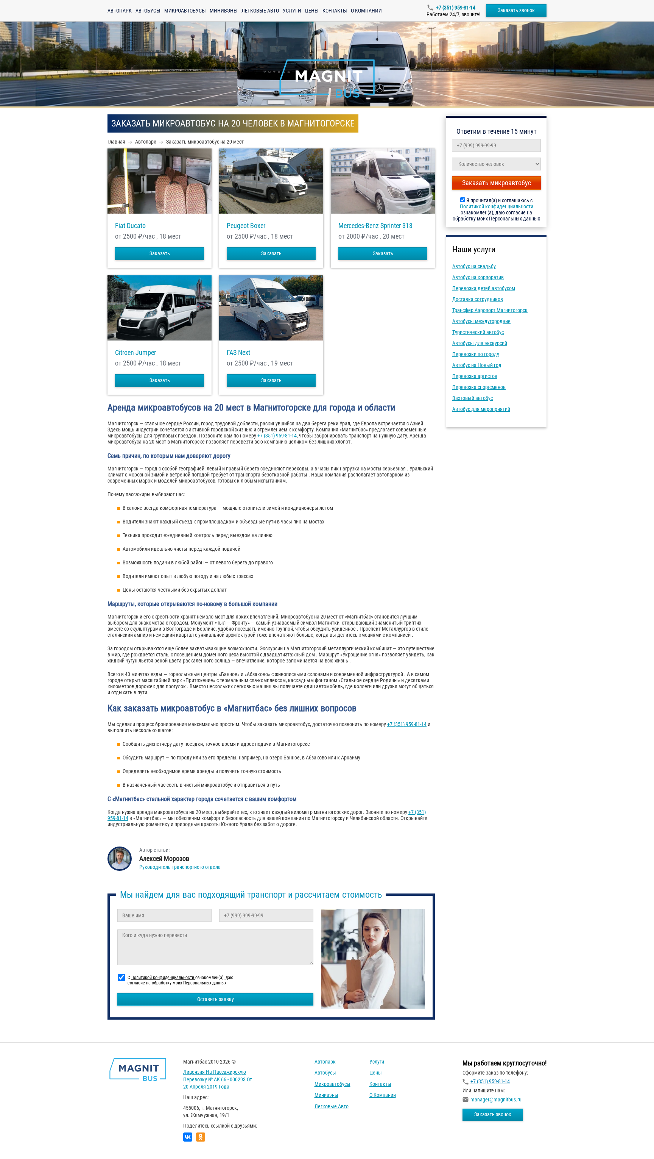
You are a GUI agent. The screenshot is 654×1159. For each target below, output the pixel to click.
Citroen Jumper (135, 352)
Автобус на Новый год (476, 365)
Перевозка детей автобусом (483, 288)
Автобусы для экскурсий (479, 343)
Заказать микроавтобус (496, 183)
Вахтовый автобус (472, 398)
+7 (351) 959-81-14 (455, 8)
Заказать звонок (516, 10)
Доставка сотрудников (477, 299)
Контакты (334, 11)
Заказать (159, 253)
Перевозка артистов (474, 376)
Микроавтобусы (185, 11)
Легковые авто (260, 11)
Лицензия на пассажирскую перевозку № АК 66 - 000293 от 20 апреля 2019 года (217, 1079)
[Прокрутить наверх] (24, 1141)
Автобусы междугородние (481, 321)
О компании (366, 11)
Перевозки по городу (475, 354)
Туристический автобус (478, 332)
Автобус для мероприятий (481, 409)
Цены (312, 11)
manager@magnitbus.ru (496, 1100)
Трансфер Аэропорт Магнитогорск (490, 310)
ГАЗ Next (238, 352)
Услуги (292, 11)
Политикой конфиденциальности (496, 206)
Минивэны (224, 11)
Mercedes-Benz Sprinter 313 (375, 225)
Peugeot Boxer (246, 225)
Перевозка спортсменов (479, 387)
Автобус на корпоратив (478, 277)
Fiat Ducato (130, 225)
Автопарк (119, 11)
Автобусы (147, 11)
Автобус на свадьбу (474, 266)
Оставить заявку (215, 999)
